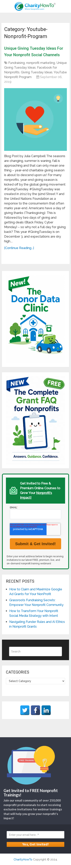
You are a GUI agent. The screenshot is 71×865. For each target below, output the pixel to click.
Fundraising (16, 63)
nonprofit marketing (40, 63)
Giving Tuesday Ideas (36, 72)
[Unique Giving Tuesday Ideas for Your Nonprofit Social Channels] (35, 119)
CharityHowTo (23, 859)
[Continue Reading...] (19, 248)
